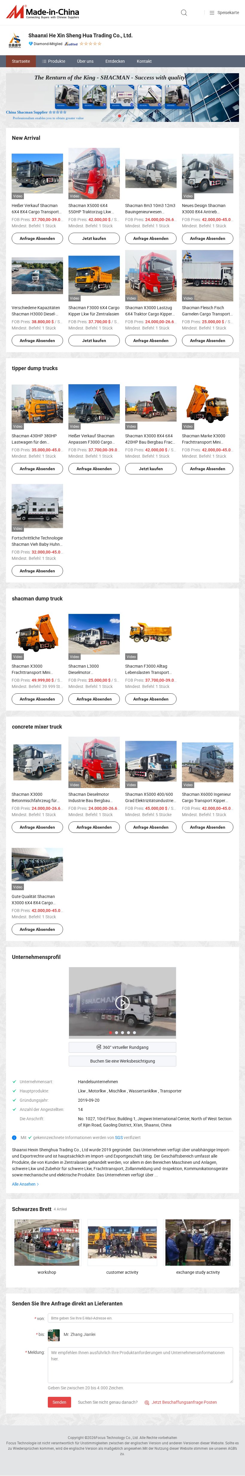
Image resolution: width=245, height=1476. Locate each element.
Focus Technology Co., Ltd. (117, 1437)
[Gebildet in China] (43, 12)
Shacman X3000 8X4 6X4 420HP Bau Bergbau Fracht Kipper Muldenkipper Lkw (150, 442)
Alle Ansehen (24, 1184)
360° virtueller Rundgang (125, 1047)
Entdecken (115, 61)
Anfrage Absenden (37, 238)
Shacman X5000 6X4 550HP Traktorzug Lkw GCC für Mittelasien (89, 212)
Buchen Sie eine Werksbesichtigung (122, 1061)
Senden (59, 1402)
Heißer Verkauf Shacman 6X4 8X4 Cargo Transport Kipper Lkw (35, 212)
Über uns (85, 61)
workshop (47, 1272)
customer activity (122, 1272)
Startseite (21, 61)
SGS (119, 1137)
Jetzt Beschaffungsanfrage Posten (181, 1402)
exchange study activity (198, 1272)
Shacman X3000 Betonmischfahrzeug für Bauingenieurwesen (34, 800)
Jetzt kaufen (94, 238)
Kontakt (144, 61)
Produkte (56, 61)
